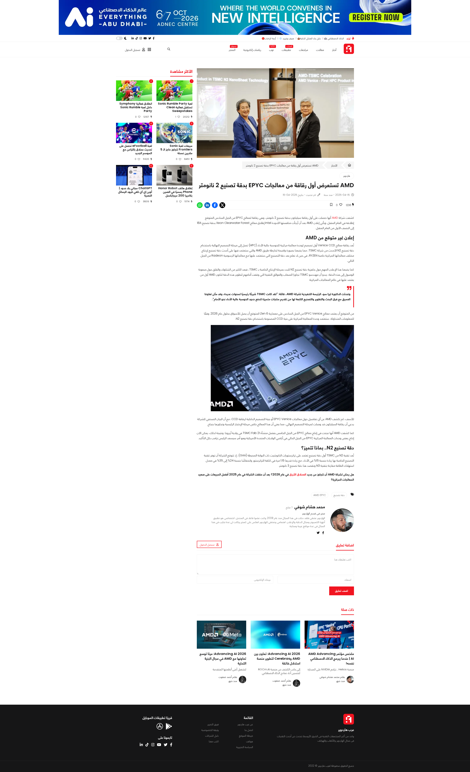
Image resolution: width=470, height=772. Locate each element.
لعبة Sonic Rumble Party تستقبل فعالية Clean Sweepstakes (175, 107)
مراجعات (303, 50)
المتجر (232, 49)
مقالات (320, 50)
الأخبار (334, 165)
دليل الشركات (212, 736)
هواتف (249, 741)
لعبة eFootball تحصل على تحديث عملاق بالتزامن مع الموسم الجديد (135, 149)
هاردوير (346, 176)
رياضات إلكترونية (252, 50)
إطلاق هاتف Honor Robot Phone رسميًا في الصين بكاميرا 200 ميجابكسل (175, 191)
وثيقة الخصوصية (210, 730)
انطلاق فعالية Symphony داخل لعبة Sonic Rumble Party (135, 107)
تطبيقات (286, 49)
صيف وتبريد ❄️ (286, 38)
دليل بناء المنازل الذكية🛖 (309, 38)
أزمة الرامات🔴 (269, 38)
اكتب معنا (214, 741)
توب (271, 49)
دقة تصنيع (339, 495)
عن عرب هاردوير (245, 724)
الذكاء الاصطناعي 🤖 (334, 38)
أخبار (334, 50)
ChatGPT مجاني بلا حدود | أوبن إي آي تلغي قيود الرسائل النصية (135, 191)
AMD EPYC (319, 495)
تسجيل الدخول (132, 50)
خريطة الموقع (246, 736)
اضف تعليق (341, 591)
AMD (335, 218)
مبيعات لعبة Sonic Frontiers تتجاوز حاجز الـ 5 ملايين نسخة (176, 149)
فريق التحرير (213, 724)
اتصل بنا (249, 730)
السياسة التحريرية (244, 747)
